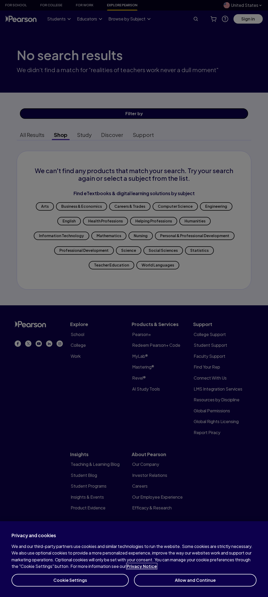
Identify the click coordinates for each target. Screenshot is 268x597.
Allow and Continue (195, 580)
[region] (134, 559)
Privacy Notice (142, 566)
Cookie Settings (70, 580)
